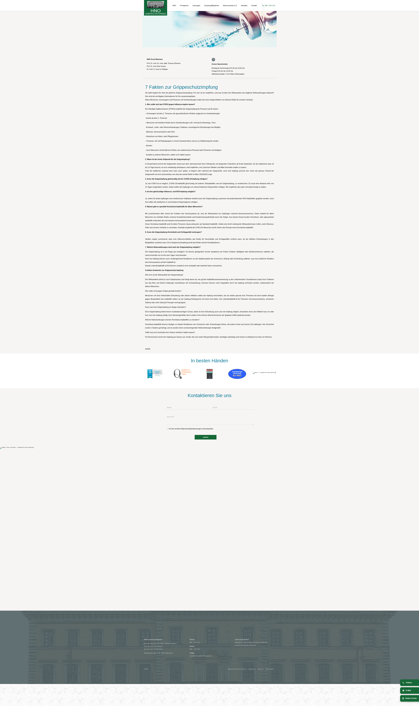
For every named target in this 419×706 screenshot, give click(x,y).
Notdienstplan (269, 669)
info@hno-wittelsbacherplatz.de (200, 656)
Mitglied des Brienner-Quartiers (237, 669)
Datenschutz (252, 669)
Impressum (260, 669)
